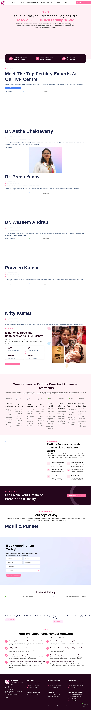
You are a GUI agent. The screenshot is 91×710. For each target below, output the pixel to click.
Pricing (43, 2)
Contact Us (66, 2)
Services (22, 2)
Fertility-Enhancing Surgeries (82, 406)
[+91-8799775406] (28, 687)
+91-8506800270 (74, 687)
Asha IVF (14, 680)
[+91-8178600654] (48, 687)
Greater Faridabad (54, 680)
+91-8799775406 (33, 687)
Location (58, 2)
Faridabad (30, 680)
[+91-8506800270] (69, 687)
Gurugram (72, 680)
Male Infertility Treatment (61, 406)
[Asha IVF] (7, 682)
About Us (14, 2)
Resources (50, 2)
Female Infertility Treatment (51, 406)
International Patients (32, 2)
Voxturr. (68, 705)
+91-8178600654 (54, 687)
